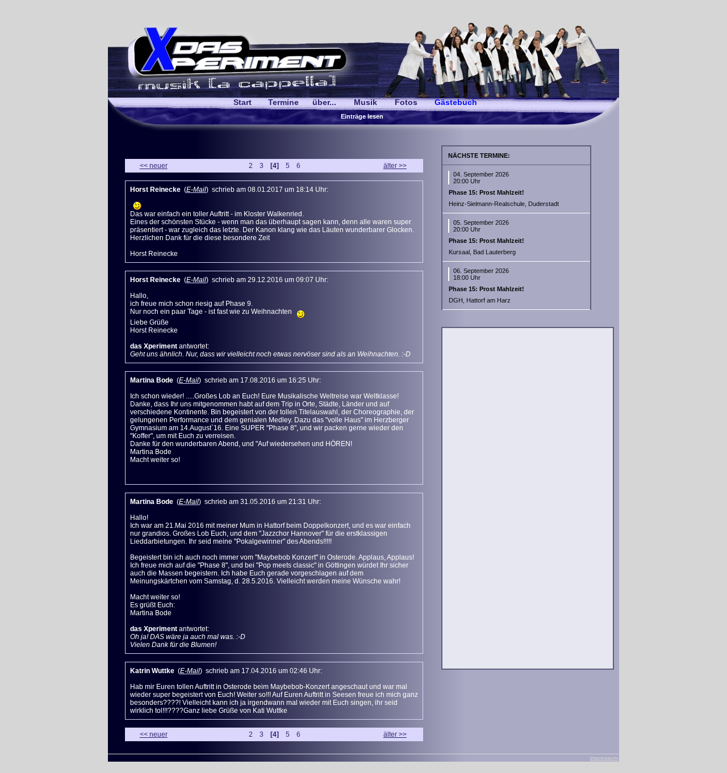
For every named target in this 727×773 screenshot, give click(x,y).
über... (324, 102)
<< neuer (154, 166)
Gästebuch (455, 102)
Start (242, 102)
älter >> (395, 166)
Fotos (406, 102)
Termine (283, 102)
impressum (604, 758)
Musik (365, 102)
